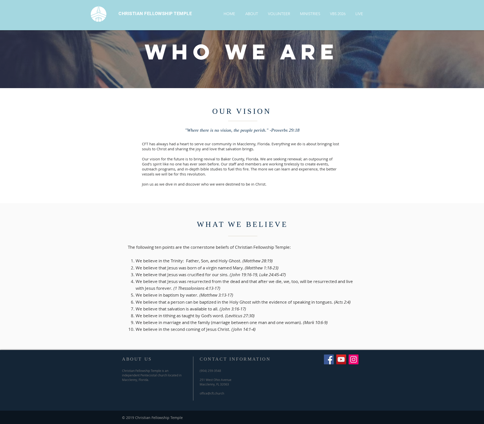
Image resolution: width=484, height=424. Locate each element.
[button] (251, 13)
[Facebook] (329, 359)
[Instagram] (353, 359)
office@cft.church (212, 393)
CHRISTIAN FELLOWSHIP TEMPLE (155, 13)
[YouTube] (341, 359)
